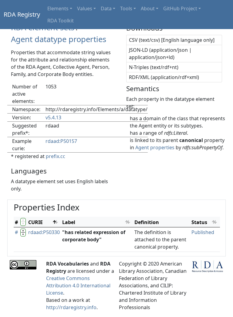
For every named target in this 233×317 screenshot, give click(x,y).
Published (202, 232)
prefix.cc (55, 156)
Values (84, 8)
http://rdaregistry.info (71, 307)
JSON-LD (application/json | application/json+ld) (160, 54)
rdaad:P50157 (61, 141)
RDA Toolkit (60, 20)
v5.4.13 (53, 117)
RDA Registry (22, 14)
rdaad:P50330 (44, 232)
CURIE (35, 222)
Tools (126, 8)
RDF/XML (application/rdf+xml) (164, 77)
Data (106, 8)
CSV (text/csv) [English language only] (171, 40)
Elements (58, 8)
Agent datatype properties (58, 39)
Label (68, 222)
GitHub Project (180, 8)
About (148, 8)
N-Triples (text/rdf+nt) (153, 67)
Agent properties (154, 147)
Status (199, 222)
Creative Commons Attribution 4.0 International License (78, 285)
